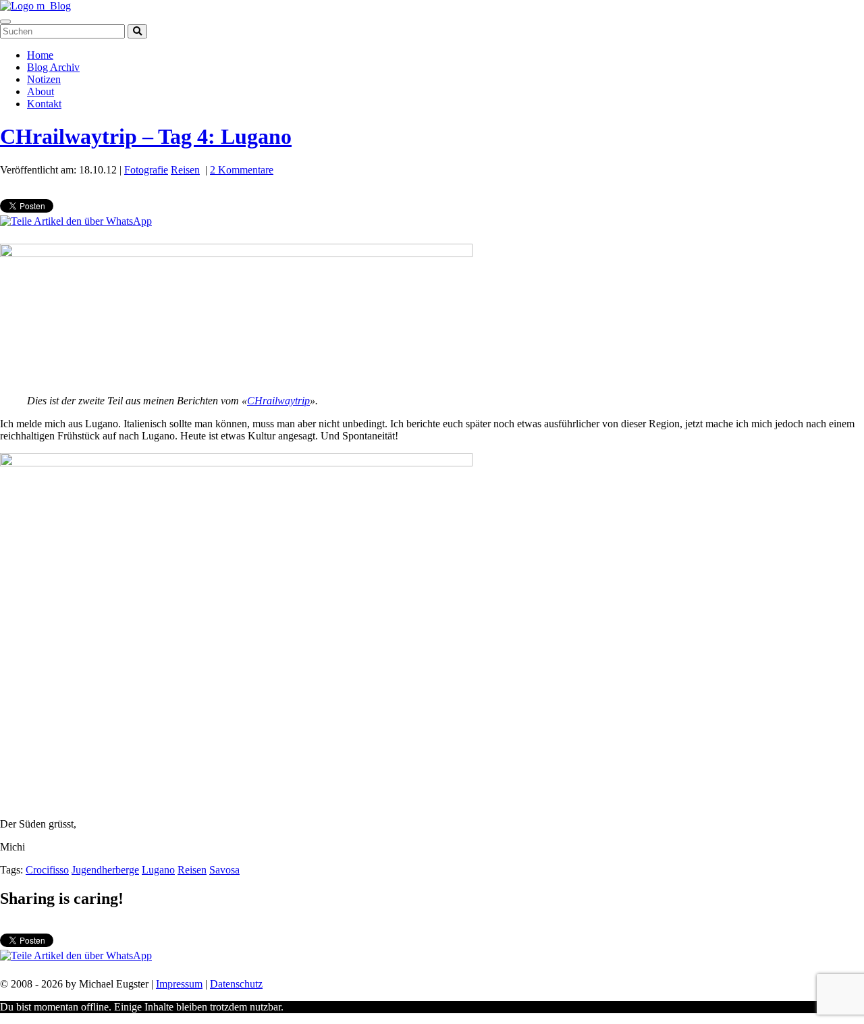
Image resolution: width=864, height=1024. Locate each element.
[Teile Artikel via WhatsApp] (76, 221)
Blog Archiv (53, 67)
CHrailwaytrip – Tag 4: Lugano (146, 136)
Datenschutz (236, 984)
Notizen (44, 79)
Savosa (224, 869)
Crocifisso (47, 869)
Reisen (185, 170)
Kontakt (44, 103)
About (40, 91)
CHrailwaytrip (278, 400)
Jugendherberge (105, 869)
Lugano (158, 869)
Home (40, 55)
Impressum (179, 984)
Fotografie (146, 170)
